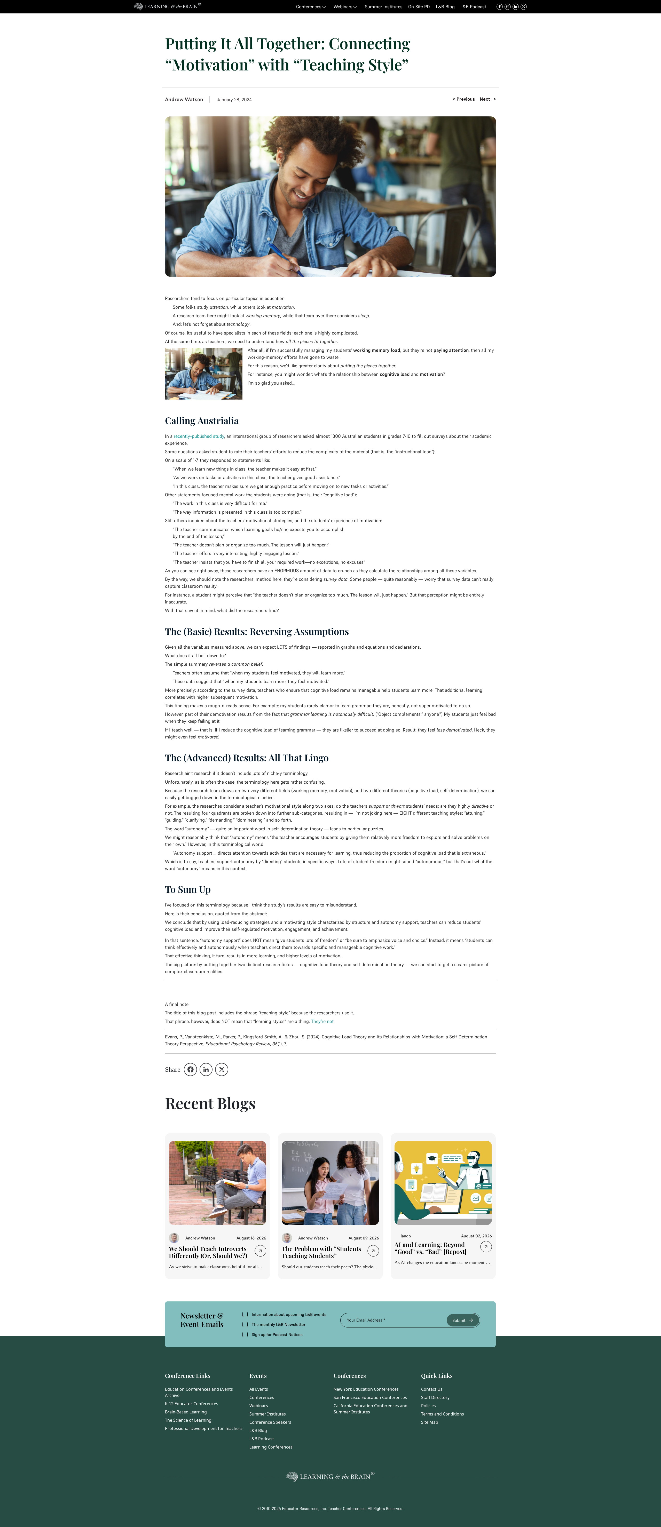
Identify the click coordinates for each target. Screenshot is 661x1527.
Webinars (258, 1406)
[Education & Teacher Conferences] (167, 7)
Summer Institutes (267, 1414)
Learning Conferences (271, 1447)
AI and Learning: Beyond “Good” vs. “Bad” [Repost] (431, 1247)
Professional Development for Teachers (203, 1428)
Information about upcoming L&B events (289, 1314)
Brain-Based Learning (186, 1412)
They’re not (322, 1021)
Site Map (429, 1422)
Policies (428, 1406)
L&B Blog (258, 1430)
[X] (221, 1069)
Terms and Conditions (442, 1414)
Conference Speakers (270, 1422)
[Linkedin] (206, 1069)
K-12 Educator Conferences (191, 1403)
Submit (459, 1320)
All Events (258, 1389)
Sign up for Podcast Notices (277, 1334)
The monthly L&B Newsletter (278, 1324)
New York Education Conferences (366, 1389)
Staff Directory (435, 1397)
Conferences (261, 1397)
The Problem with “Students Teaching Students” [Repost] (321, 1255)
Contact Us (432, 1389)
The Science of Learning (188, 1420)
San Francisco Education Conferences (370, 1397)
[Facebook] (190, 1069)
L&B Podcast (261, 1439)
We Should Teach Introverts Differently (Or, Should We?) (208, 1252)
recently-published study (199, 436)
